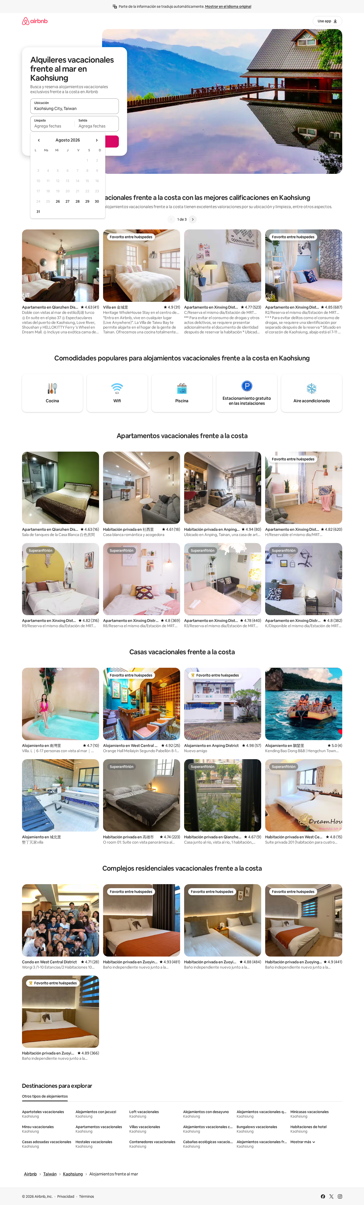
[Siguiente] (193, 219)
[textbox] (52, 126)
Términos (86, 1196)
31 (38, 211)
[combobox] (74, 108)
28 (78, 201)
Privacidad (65, 1196)
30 (97, 201)
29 (87, 201)
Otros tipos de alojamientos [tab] (45, 1096)
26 (58, 201)
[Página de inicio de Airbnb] (35, 21)
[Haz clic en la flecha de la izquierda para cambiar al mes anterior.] (39, 140)
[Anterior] (171, 219)
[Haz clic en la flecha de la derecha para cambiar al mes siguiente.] (96, 140)
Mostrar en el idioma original (228, 6)
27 (68, 201)
